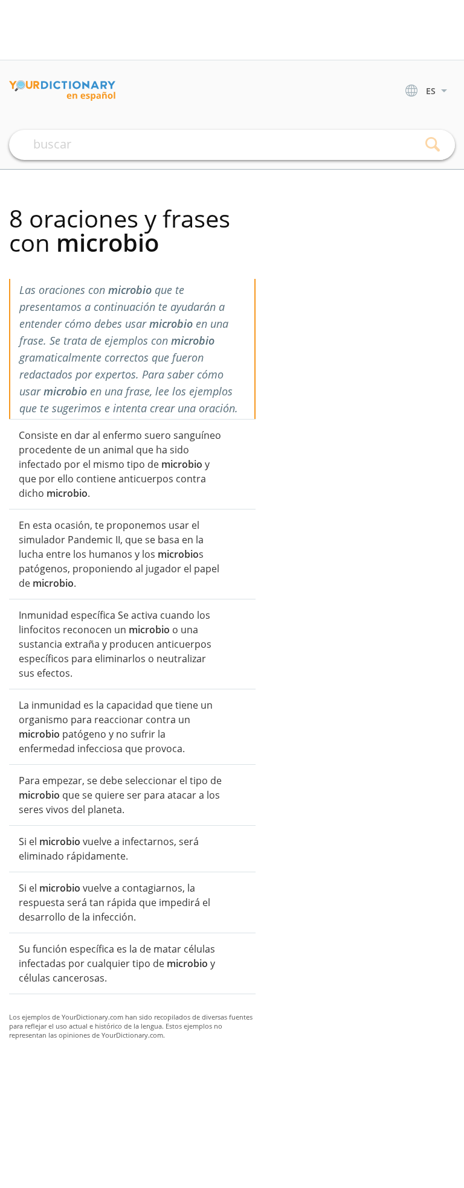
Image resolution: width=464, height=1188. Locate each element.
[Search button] (432, 145)
